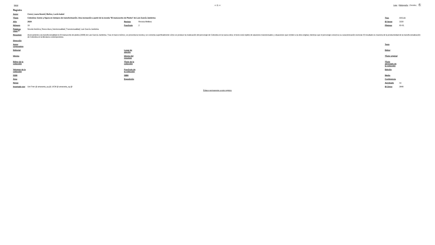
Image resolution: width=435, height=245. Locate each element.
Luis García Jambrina (90, 29)
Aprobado (389, 83)
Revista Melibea (145, 22)
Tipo (387, 18)
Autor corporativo (18, 45)
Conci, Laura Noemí (36, 14)
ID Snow (388, 22)
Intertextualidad (59, 29)
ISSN (15, 75)
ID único (388, 87)
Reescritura (46, 29)
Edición (388, 70)
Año (15, 22)
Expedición (129, 79)
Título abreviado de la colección (390, 64)
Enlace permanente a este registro (217, 90)
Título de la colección (129, 63)
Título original (391, 56)
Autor (15, 14)
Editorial (17, 50)
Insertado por (19, 87)
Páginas (388, 25)
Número (16, 25)
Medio (387, 75)
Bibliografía (403, 5)
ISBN (126, 75)
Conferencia (390, 79)
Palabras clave (17, 30)
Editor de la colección (18, 63)
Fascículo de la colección (129, 71)
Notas (15, 83)
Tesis (387, 44)
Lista (395, 5)
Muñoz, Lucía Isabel (55, 14)
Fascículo (128, 25)
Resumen (17, 35)
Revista (127, 22)
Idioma (16, 56)
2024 (30, 22)
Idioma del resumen (128, 57)
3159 (401, 22)
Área (15, 79)
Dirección (17, 41)
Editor (387, 50)
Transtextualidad (73, 29)
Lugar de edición (128, 51)
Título (15, 18)
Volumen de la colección (19, 71)
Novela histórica (34, 29)
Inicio (16, 5)
